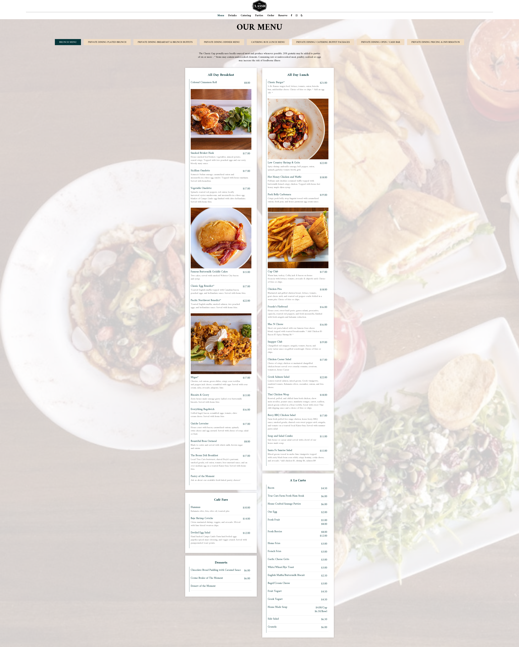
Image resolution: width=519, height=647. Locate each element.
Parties (259, 15)
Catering (246, 15)
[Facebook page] (291, 15)
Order (270, 15)
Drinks (232, 15)
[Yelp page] (301, 15)
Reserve (282, 15)
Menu (220, 15)
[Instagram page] (296, 15)
